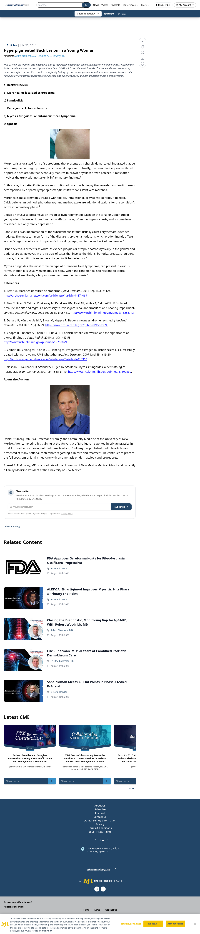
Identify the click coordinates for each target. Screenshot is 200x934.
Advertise (100, 809)
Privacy (100, 824)
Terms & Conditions (100, 828)
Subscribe (120, 506)
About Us (100, 805)
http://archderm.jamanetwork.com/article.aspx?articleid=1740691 (46, 295)
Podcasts (115, 4)
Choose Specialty (86, 13)
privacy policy (66, 513)
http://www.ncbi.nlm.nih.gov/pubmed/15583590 (76, 325)
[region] (100, 924)
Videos (104, 4)
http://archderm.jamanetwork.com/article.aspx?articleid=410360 (45, 359)
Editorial (100, 813)
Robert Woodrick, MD (62, 630)
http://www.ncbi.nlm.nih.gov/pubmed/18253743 (102, 312)
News (96, 4)
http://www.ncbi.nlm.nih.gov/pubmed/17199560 (99, 371)
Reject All (153, 923)
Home (86, 909)
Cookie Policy (45, 930)
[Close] (195, 923)
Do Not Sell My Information (100, 820)
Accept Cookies (175, 923)
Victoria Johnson (59, 568)
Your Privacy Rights (100, 831)
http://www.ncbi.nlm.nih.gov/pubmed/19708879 (35, 342)
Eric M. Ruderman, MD (62, 660)
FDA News (121, 14)
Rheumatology (12, 526)
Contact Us (100, 816)
